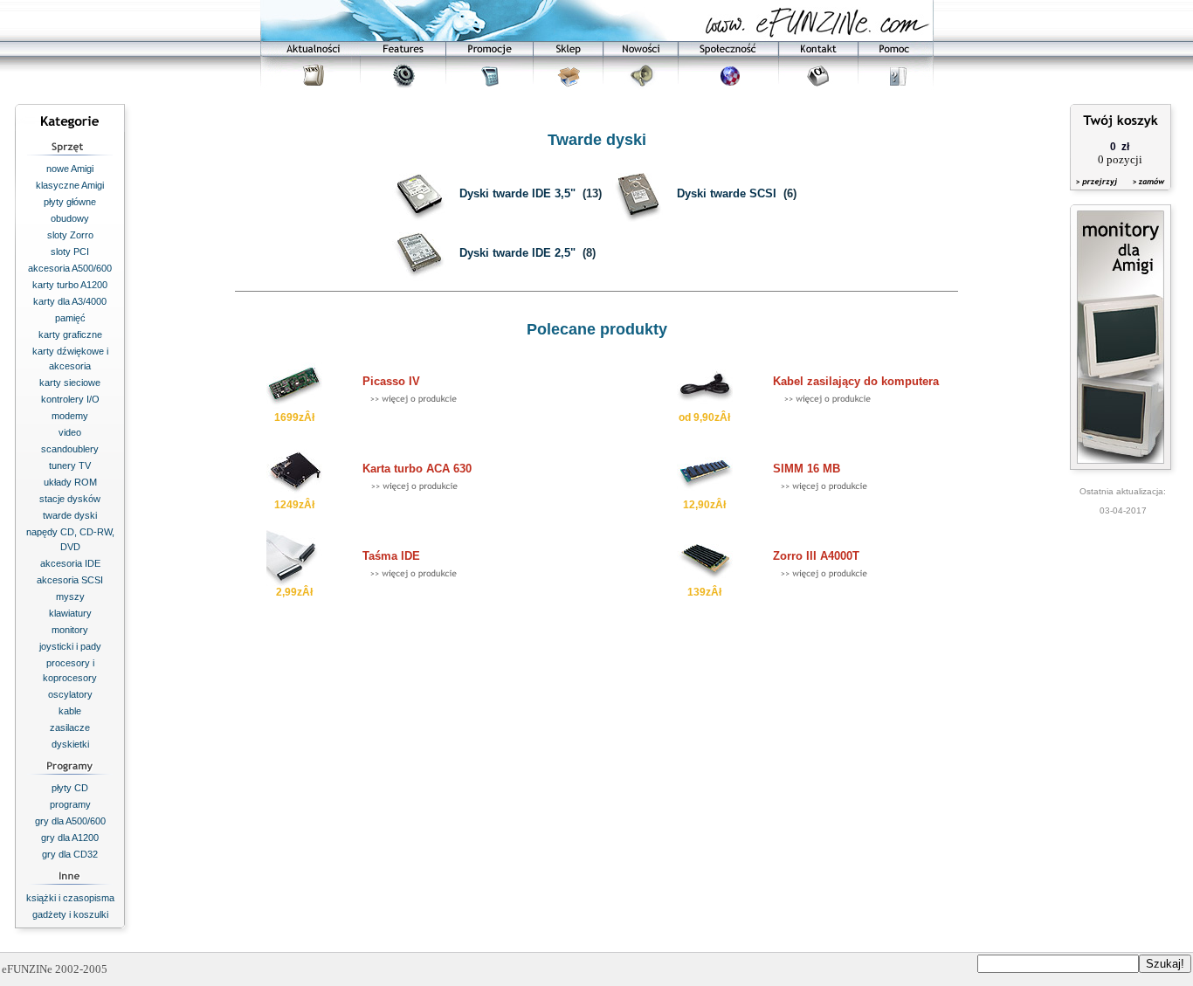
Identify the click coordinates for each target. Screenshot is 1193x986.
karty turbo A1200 (69, 284)
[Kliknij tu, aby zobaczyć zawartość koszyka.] (1097, 192)
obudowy (70, 218)
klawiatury (70, 613)
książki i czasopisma (70, 898)
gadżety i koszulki (70, 914)
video (70, 432)
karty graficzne (70, 334)
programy (70, 804)
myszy (70, 596)
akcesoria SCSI (70, 580)
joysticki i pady (70, 646)
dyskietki (70, 744)
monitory (70, 629)
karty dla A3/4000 (70, 301)
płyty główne (70, 202)
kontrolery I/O (70, 399)
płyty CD (70, 788)
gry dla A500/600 (70, 821)
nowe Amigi (69, 168)
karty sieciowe (69, 382)
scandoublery (70, 449)
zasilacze (70, 727)
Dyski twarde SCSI (726, 193)
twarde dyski (70, 515)
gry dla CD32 (70, 854)
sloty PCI (70, 251)
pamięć (70, 318)
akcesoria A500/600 (70, 268)
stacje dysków (69, 498)
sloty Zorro (70, 235)
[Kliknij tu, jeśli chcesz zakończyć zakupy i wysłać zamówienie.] (1144, 192)
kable (70, 711)
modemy (70, 415)
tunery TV (70, 465)
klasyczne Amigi (70, 185)
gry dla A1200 (70, 837)
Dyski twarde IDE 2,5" (517, 252)
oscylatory (70, 694)
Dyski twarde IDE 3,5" (517, 193)
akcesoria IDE (70, 563)
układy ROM (70, 482)
